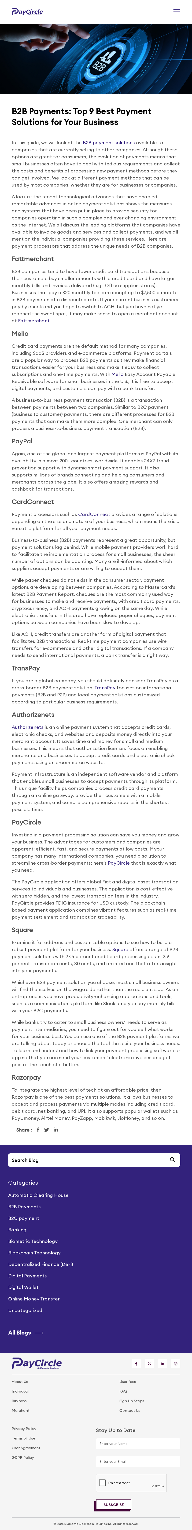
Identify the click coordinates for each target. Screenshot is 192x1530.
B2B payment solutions (109, 142)
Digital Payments (27, 1276)
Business (19, 1400)
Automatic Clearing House (38, 1195)
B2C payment (23, 1218)
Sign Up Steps (131, 1400)
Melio (117, 374)
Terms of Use (23, 1438)
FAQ (123, 1391)
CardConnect (94, 514)
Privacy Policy (24, 1428)
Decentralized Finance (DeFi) (40, 1264)
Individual (20, 1391)
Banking (17, 1230)
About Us (20, 1381)
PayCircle (119, 863)
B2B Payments (24, 1207)
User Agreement (26, 1447)
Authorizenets (28, 727)
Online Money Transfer (34, 1299)
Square (120, 949)
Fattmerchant (34, 321)
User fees (127, 1381)
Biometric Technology (33, 1241)
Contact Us (129, 1410)
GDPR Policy (23, 1457)
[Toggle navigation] (176, 11)
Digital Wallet (23, 1287)
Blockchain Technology (34, 1253)
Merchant (21, 1410)
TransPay (105, 688)
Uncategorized (25, 1310)
